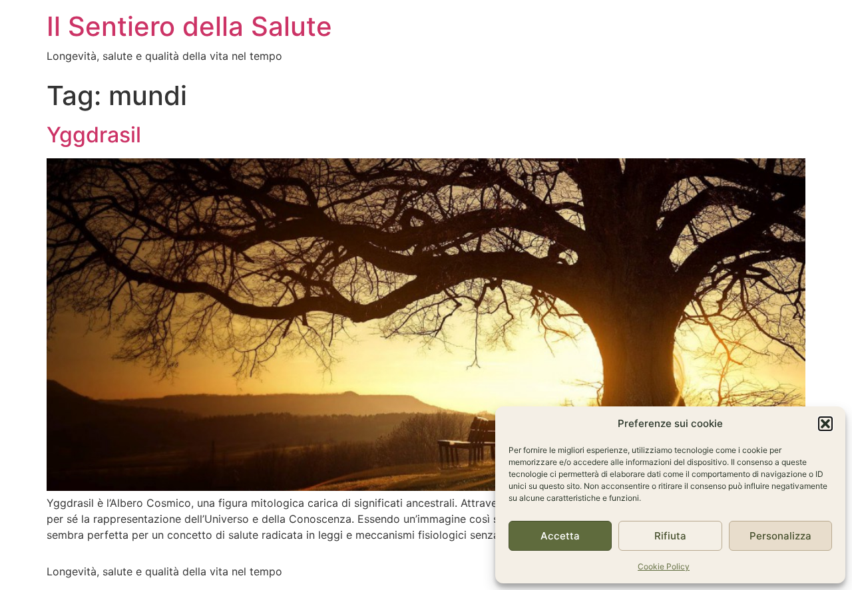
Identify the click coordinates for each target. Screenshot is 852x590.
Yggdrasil (94, 135)
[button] (825, 423)
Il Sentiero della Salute (189, 26)
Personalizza (780, 535)
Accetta (560, 535)
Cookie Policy (664, 566)
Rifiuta (670, 535)
